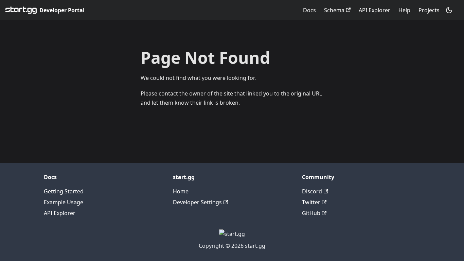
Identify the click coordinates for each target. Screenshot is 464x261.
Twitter (311, 202)
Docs (309, 10)
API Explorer (374, 10)
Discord (312, 191)
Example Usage (63, 202)
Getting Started (64, 191)
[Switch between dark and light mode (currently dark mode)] (449, 10)
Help (404, 10)
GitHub (311, 213)
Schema (334, 10)
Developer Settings (197, 202)
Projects (429, 10)
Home (181, 191)
